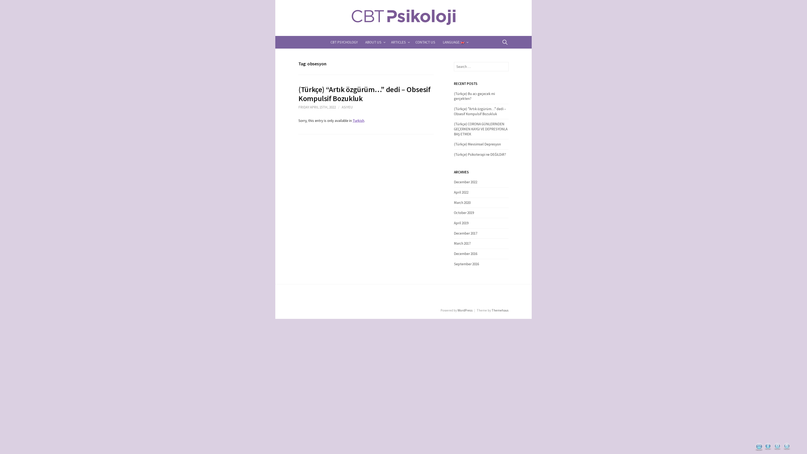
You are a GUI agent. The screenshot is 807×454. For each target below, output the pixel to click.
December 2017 (465, 233)
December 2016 (465, 253)
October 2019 (464, 212)
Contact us (425, 42)
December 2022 (465, 182)
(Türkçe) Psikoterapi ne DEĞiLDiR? (480, 154)
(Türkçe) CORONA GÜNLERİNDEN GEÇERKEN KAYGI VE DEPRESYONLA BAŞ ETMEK (481, 129)
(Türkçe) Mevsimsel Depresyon (477, 144)
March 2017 (462, 243)
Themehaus (500, 310)
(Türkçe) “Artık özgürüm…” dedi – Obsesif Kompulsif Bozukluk (364, 94)
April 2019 (461, 223)
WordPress (465, 310)
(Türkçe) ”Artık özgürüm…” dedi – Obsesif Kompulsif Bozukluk (480, 111)
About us (373, 42)
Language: (452, 42)
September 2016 (466, 264)
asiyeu (347, 107)
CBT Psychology (344, 42)
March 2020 (462, 202)
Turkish (358, 120)
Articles (398, 42)
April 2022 (461, 192)
